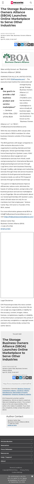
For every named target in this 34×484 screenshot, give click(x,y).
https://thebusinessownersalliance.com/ (18, 217)
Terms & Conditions (16, 467)
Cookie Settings (17, 472)
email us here (5, 229)
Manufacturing (7, 392)
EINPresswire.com (18, 79)
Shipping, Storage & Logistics (21, 394)
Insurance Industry (23, 390)
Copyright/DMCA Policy (10, 470)
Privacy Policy (24, 470)
